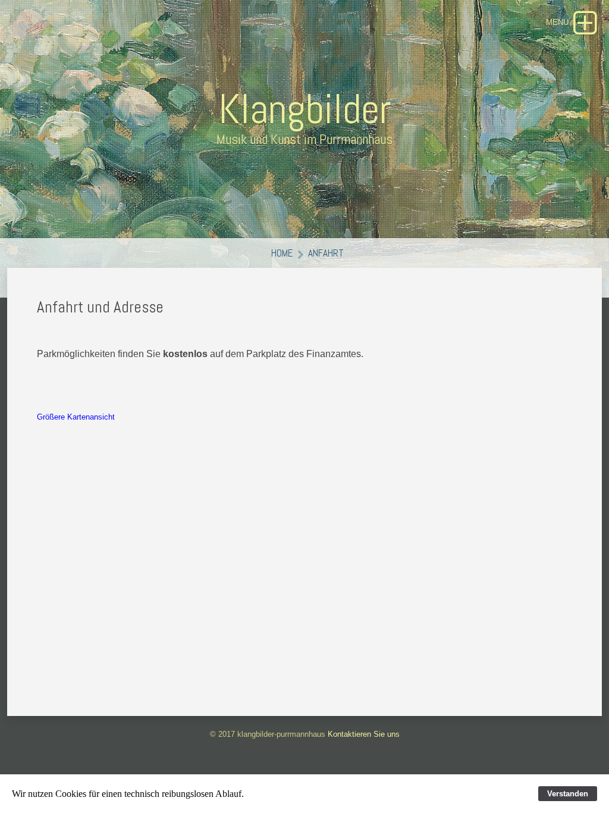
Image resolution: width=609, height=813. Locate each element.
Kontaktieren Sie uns (364, 734)
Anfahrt (326, 252)
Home (282, 252)
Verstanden (567, 793)
